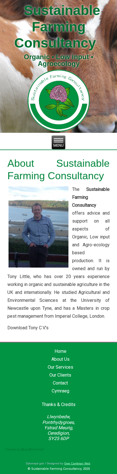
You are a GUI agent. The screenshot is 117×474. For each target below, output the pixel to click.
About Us (60, 359)
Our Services (60, 367)
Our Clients (60, 375)
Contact (60, 383)
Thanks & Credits (59, 404)
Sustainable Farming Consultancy (57, 26)
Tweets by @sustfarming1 (24, 449)
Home (60, 351)
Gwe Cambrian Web (77, 463)
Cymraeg (60, 391)
